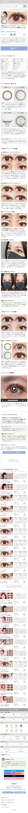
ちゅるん (24, 736)
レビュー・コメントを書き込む (14, 452)
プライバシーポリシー (6, 807)
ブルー (21, 731)
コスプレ (10, 738)
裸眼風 (24, 738)
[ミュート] (23, 400)
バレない (3, 738)
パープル (11, 731)
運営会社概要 (4, 804)
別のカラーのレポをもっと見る (14, 586)
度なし (4, 714)
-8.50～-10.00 (23, 714)
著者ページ (14, 778)
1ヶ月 (14, 719)
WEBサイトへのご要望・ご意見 (7, 802)
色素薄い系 (17, 736)
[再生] (2, 400)
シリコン (21, 749)
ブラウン (6, 727)
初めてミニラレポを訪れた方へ (7, 799)
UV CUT (7, 751)
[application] (14, 388)
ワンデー (4, 719)
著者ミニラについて (5, 797)
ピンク (7, 731)
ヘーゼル (11, 727)
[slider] (13, 400)
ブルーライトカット (7, 749)
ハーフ (10, 736)
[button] (14, 389)
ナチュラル (3, 736)
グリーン (16, 731)
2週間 (23, 719)
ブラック (21, 727)
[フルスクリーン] (25, 400)
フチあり (7, 743)
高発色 (17, 738)
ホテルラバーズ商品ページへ (14, 48)
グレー (16, 727)
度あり (14, 714)
